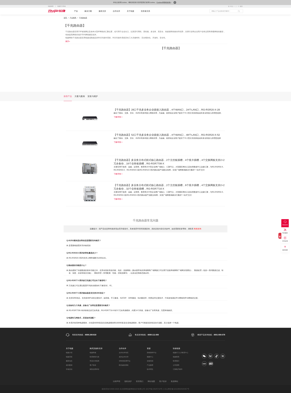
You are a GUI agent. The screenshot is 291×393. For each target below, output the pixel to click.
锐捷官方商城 (61, 6)
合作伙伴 (116, 11)
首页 (65, 18)
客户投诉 (93, 365)
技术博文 (150, 369)
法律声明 (116, 381)
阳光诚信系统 (123, 365)
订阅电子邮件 (177, 369)
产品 (76, 11)
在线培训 (150, 361)
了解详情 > (118, 117)
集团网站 (174, 381)
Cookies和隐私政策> (164, 2)
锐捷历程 (69, 357)
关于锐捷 (130, 11)
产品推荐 (73, 18)
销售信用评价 (94, 369)
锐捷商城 (93, 352)
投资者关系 (145, 11)
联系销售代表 (94, 357)
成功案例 (69, 365)
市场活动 (69, 369)
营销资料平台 (151, 352)
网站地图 (151, 381)
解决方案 (88, 11)
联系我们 (176, 361)
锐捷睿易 (50, 6)
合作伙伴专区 (123, 352)
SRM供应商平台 (124, 361)
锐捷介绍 (69, 352)
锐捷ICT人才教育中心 (180, 352)
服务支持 (102, 11)
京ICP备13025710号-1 (155, 389)
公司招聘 (176, 365)
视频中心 (150, 357)
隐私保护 (128, 381)
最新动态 (69, 361)
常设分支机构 (94, 361)
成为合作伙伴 (123, 357)
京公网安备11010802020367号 (176, 389)
